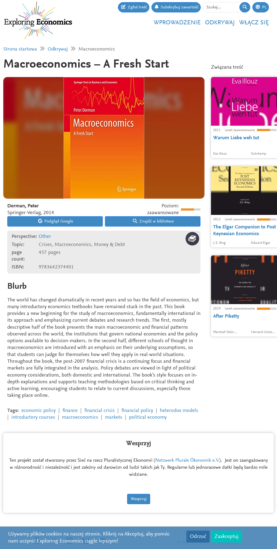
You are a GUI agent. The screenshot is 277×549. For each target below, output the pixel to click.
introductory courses (33, 417)
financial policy (137, 410)
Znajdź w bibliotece (156, 221)
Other (45, 236)
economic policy (38, 410)
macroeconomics (80, 417)
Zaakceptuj (227, 536)
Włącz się (254, 23)
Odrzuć (198, 536)
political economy (148, 417)
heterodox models (179, 410)
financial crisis (99, 410)
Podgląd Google (58, 221)
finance (70, 410)
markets (113, 417)
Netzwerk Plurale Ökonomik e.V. (187, 460)
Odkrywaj (220, 23)
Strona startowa (20, 49)
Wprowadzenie (177, 23)
